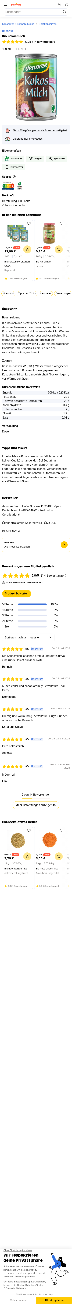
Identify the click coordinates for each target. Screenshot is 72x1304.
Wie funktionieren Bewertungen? (24, 582)
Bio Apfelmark (43, 262)
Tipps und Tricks (27, 293)
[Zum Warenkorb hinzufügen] (27, 249)
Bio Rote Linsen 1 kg (47, 869)
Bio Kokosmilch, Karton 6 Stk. (17, 264)
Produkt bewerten (16, 593)
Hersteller (45, 293)
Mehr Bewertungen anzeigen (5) (36, 805)
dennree (7, 31)
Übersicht (8, 293)
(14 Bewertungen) (43, 42)
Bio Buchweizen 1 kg (15, 869)
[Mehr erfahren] (14, 177)
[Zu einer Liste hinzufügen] (29, 223)
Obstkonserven (47, 24)
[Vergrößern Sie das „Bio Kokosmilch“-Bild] (36, 88)
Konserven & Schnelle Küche (18, 24)
